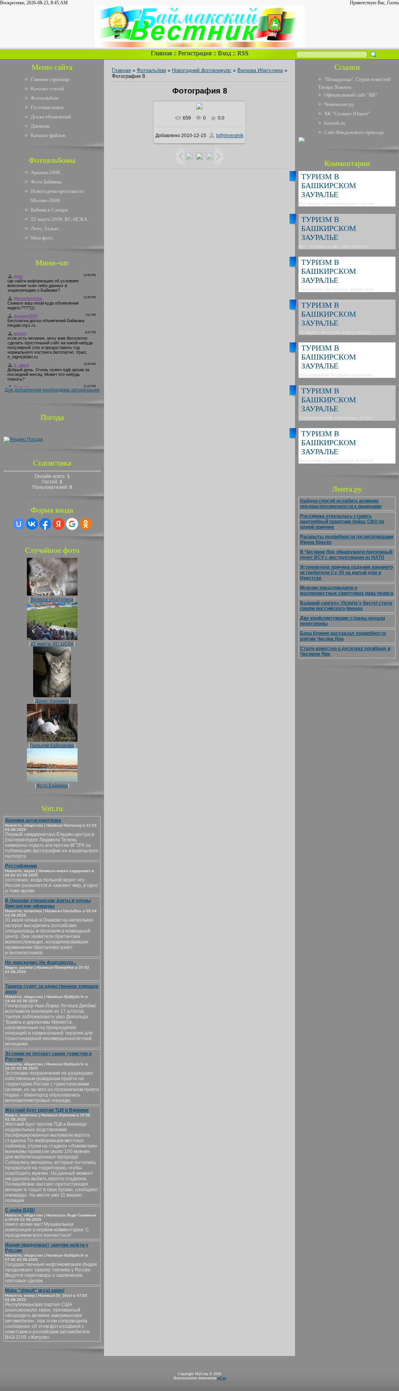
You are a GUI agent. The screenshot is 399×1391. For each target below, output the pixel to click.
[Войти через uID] (19, 524)
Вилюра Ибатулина (52, 599)
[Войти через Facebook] (45, 524)
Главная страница (50, 79)
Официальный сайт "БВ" (350, 95)
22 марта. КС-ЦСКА (52, 644)
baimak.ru (334, 123)
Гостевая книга (47, 107)
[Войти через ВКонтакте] (32, 524)
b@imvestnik (230, 135)
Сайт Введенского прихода (354, 132)
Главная (161, 53)
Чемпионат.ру (339, 104)
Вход (224, 53)
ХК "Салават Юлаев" (346, 113)
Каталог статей (47, 89)
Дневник (40, 126)
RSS (243, 53)
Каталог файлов (48, 135)
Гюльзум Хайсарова (52, 745)
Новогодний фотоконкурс (201, 70)
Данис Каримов (52, 701)
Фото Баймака (52, 785)
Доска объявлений (51, 117)
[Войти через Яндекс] (58, 524)
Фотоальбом (44, 98)
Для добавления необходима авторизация (52, 390)
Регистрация (195, 53)
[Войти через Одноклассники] (86, 524)
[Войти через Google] (72, 524)
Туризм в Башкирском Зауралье (328, 185)
